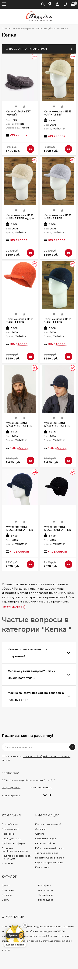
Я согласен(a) (36, 758)
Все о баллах (10, 824)
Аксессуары (23, 28)
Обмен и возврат (45, 838)
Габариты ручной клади (49, 848)
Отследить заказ (11, 838)
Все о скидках (10, 829)
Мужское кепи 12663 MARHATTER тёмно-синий (19, 530)
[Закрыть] (25, 925)
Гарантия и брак (45, 843)
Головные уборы (45, 28)
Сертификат (45, 894)
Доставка (40, 829)
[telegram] (50, 795)
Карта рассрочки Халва (49, 862)
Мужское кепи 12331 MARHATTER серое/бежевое (19, 426)
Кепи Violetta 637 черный (18, 113)
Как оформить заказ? (48, 824)
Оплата (39, 833)
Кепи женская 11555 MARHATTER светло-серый (58, 218)
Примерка (8, 833)
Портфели (44, 885)
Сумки (5, 885)
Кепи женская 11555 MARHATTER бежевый (58, 114)
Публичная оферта (13, 843)
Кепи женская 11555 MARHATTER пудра (20, 217)
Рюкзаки (7, 894)
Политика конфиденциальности (15, 849)
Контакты (7, 863)
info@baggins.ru (11, 787)
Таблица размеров (46, 852)
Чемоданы (8, 890)
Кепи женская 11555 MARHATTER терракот (20, 322)
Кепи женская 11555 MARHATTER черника (58, 322)
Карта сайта (42, 867)
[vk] (45, 795)
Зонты (5, 899)
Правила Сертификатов (49, 857)
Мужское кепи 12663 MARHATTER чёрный (57, 530)
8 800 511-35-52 (10, 772)
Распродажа (45, 899)
